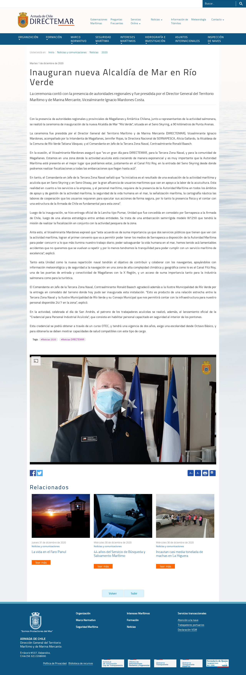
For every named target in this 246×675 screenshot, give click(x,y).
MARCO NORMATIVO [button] (78, 39)
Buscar (241, 3)
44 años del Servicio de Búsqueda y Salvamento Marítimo (119, 553)
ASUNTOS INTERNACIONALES (187, 39)
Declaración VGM (187, 629)
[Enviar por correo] (212, 473)
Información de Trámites (179, 21)
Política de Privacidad (54, 663)
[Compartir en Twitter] (40, 472)
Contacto (216, 19)
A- (198, 473)
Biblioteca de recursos (80, 663)
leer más (41, 562)
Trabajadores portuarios (191, 625)
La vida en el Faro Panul (49, 551)
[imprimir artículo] (205, 473)
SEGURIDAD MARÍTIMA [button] (103, 39)
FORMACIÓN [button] (54, 37)
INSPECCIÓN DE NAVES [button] (216, 39)
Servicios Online (136, 21)
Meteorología (198, 19)
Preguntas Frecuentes (117, 21)
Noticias (155, 19)
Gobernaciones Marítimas (98, 21)
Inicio (51, 52)
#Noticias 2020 (48, 339)
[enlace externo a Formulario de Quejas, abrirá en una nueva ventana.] (217, 663)
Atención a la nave (188, 620)
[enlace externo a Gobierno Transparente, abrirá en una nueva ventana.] (165, 663)
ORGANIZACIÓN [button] (28, 37)
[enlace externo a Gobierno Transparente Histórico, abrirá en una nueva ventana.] (191, 663)
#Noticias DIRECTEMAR (72, 339)
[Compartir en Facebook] (33, 472)
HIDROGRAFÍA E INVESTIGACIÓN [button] (155, 39)
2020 (104, 52)
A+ (191, 473)
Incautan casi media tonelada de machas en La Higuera (179, 553)
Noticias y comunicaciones (72, 52)
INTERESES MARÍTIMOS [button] (128, 39)
